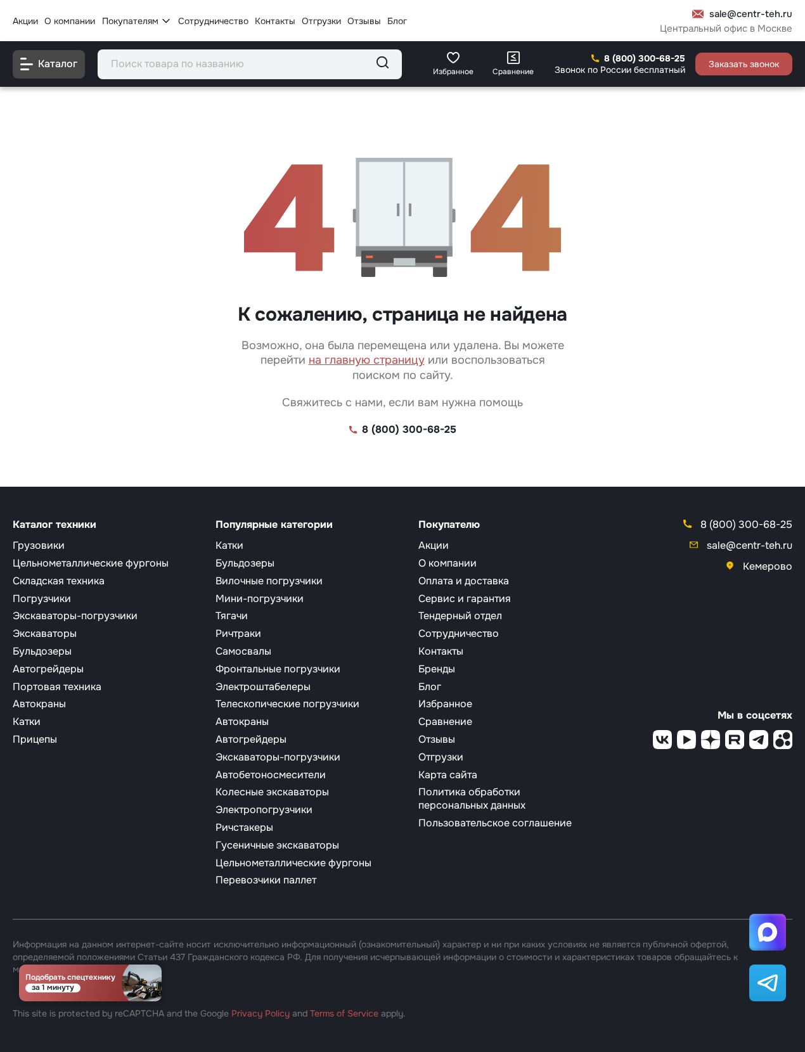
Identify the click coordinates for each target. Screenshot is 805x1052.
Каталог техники (54, 524)
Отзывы (364, 20)
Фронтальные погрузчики (278, 669)
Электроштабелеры (263, 686)
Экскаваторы (45, 633)
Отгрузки (321, 20)
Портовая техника (57, 686)
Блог (397, 20)
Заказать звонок (744, 64)
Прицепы (35, 739)
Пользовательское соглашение (495, 823)
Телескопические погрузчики (287, 703)
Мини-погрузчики (260, 598)
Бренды (436, 669)
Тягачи (232, 615)
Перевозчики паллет (266, 880)
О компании (69, 20)
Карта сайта (447, 774)
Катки (27, 721)
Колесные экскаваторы (272, 792)
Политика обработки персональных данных (471, 798)
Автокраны (39, 703)
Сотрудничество (213, 20)
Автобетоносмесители (271, 774)
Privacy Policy (260, 1013)
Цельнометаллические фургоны (91, 563)
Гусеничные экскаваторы (277, 845)
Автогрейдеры (48, 669)
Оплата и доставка (463, 580)
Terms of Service (344, 1013)
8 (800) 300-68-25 (644, 58)
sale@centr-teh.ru (750, 14)
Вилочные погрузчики (269, 580)
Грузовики (39, 545)
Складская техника (59, 580)
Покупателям (130, 20)
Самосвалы (243, 651)
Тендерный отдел (460, 615)
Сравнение (445, 721)
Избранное (445, 703)
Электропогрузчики (264, 809)
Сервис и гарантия (464, 598)
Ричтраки (238, 633)
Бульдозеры (42, 651)
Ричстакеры (244, 827)
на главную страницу (367, 360)
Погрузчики (42, 598)
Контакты (275, 20)
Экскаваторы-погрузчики (75, 615)
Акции (25, 20)
